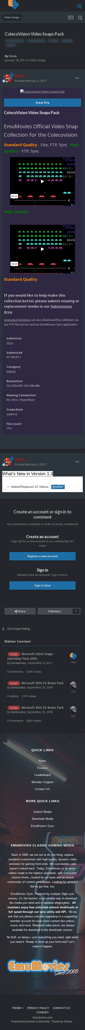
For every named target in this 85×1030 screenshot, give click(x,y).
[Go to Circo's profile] (7, 78)
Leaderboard (42, 775)
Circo (13, 56)
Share (21, 611)
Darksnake (18, 687)
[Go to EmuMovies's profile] (73, 656)
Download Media (42, 818)
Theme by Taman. (62, 1021)
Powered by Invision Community (30, 1021)
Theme (17, 1008)
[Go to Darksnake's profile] (73, 685)
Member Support (42, 782)
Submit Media (42, 811)
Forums (42, 768)
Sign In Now (42, 585)
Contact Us (42, 789)
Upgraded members (17, 320)
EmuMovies (18, 663)
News (42, 760)
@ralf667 (58, 486)
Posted (30, 81)
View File (42, 103)
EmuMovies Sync (42, 826)
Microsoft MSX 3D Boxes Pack (42, 683)
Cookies (43, 1012)
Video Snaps (37, 60)
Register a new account (42, 556)
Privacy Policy (38, 1008)
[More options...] (77, 78)
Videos (11, 371)
